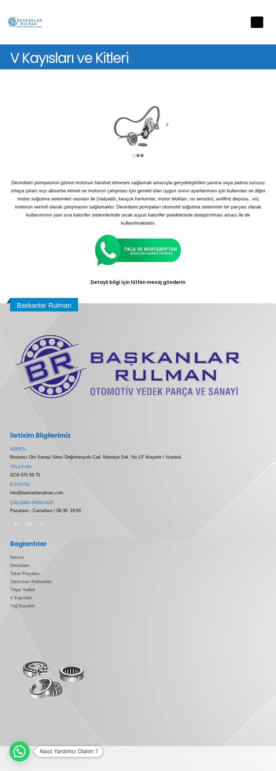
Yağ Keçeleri (22, 606)
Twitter (29, 524)
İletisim (17, 557)
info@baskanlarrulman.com (36, 493)
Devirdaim (20, 565)
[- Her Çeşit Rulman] (25, 22)
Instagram (41, 524)
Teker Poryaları (25, 573)
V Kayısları (21, 598)
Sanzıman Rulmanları (31, 581)
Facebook (16, 524)
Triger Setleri (22, 590)
